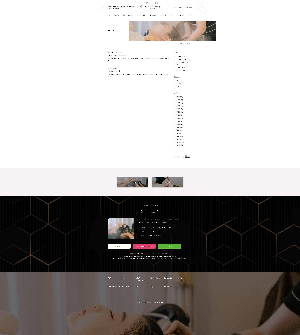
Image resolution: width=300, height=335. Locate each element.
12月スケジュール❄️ (182, 70)
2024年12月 (180, 106)
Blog (180, 7)
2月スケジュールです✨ (183, 59)
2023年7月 (180, 118)
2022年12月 (180, 139)
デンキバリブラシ (179, 157)
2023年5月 (180, 124)
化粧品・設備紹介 (155, 278)
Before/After (168, 278)
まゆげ (175, 157)
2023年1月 (180, 136)
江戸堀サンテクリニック (154, 235)
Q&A (137, 287)
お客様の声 (181, 278)
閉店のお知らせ (181, 56)
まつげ (120, 52)
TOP (175, 7)
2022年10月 (180, 142)
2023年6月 (180, 121)
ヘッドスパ (115, 52)
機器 (187, 156)
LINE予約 (170, 246)
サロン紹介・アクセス (114, 287)
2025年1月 (180, 103)
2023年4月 (180, 127)
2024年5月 (180, 109)
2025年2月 (180, 100)
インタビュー (182, 280)
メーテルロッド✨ (182, 67)
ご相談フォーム (188, 7)
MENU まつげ (141, 280)
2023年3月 (180, 130)
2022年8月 (180, 145)
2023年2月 (180, 133)
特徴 (123, 278)
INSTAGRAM (119, 246)
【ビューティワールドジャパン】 (118, 55)
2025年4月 (180, 97)
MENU (138, 278)
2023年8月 (180, 115)
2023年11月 (180, 112)
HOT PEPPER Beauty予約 (144, 246)
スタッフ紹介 (125, 287)
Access (178, 219)
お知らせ (115, 68)
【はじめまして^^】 (114, 71)
